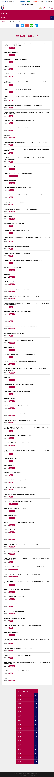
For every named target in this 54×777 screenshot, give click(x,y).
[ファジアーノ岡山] (2, 7)
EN (6, 8)
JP (6, 7)
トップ (3, 21)
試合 (11, 62)
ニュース (7, 21)
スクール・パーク (13, 176)
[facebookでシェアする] (17, 25)
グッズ (11, 190)
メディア (12, 55)
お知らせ (12, 47)
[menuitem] (40, 8)
